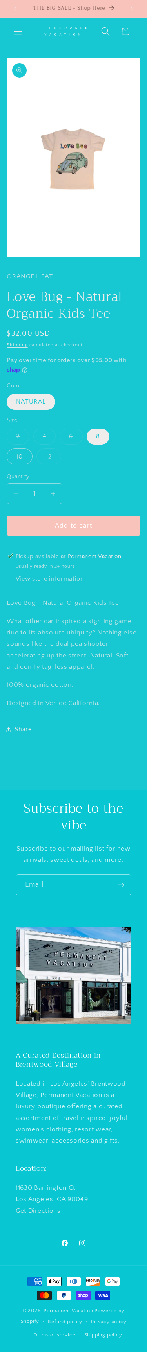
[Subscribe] (121, 884)
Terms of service (55, 1335)
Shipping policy (103, 1335)
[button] (18, 31)
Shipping (17, 344)
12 (53, 458)
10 (19, 456)
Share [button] (23, 729)
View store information (50, 578)
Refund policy (65, 1321)
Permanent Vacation (68, 1310)
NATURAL (31, 401)
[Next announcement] (131, 8)
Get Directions (38, 1210)
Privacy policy (108, 1321)
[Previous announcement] (15, 8)
